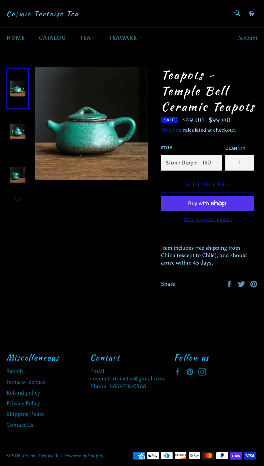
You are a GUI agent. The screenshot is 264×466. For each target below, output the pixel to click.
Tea (86, 37)
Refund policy (23, 392)
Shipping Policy (25, 414)
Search (14, 371)
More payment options (208, 219)
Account (248, 38)
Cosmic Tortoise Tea (42, 13)
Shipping (171, 130)
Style (167, 147)
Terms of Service (25, 381)
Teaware (123, 37)
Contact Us (19, 425)
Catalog (52, 37)
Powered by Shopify (83, 456)
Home (15, 37)
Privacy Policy (23, 403)
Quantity (235, 148)
